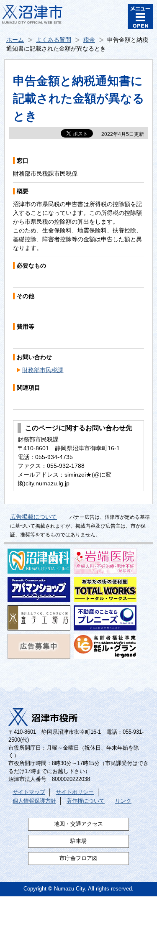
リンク (123, 801)
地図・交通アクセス (78, 824)
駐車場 (78, 841)
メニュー (140, 16)
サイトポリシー (75, 792)
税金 (89, 39)
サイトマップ (29, 792)
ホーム (15, 39)
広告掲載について (33, 516)
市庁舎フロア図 (78, 858)
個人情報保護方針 (34, 801)
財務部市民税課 (42, 370)
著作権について (86, 801)
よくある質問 (53, 39)
